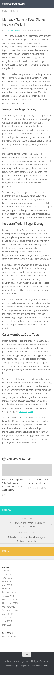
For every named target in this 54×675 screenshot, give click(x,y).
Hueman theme (41, 665)
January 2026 (8, 596)
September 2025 (10, 610)
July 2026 (6, 574)
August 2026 (8, 570)
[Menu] (50, 4)
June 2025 (7, 621)
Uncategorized (10, 11)
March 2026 (7, 588)
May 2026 (7, 581)
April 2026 (7, 585)
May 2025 (7, 624)
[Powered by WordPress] (17, 666)
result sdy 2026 (26, 411)
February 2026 (9, 592)
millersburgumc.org (13, 3)
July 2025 (6, 617)
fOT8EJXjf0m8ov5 (13, 30)
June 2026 (7, 578)
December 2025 (9, 599)
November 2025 (10, 603)
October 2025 (8, 606)
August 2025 (8, 614)
